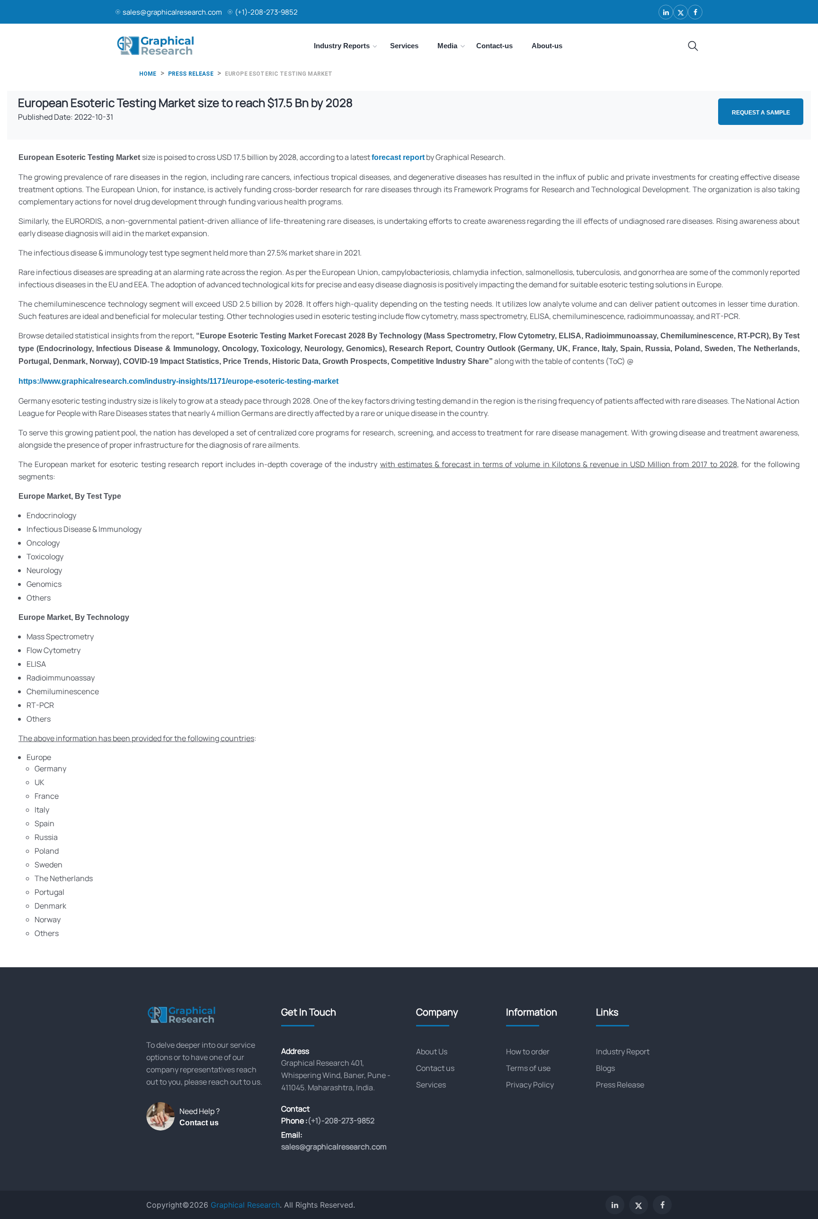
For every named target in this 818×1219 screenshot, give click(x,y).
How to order (528, 1051)
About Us (431, 1051)
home (148, 74)
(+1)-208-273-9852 (266, 12)
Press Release (620, 1084)
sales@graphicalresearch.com (172, 12)
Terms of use (528, 1068)
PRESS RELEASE (190, 74)
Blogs (605, 1068)
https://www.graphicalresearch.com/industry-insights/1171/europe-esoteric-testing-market (178, 381)
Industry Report (622, 1051)
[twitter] (680, 12)
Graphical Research (245, 1205)
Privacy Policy (530, 1084)
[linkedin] (665, 12)
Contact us (199, 1123)
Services (431, 1084)
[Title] (693, 46)
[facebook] (695, 12)
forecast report (398, 157)
